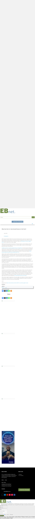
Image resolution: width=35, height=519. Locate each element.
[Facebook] (3, 291)
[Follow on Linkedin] (5, 495)
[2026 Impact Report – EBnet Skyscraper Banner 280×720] (8, 333)
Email (8, 514)
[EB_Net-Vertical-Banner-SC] (8, 463)
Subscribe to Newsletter (18, 221)
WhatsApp (11, 514)
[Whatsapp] (9, 291)
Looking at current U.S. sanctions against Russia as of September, (12, 247)
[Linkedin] (7, 291)
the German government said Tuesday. (20, 275)
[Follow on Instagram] (12, 495)
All (5, 514)
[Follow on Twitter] (2, 495)
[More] (11, 291)
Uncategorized (6, 236)
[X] (5, 291)
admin (3, 286)
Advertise (20, 474)
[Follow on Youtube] (7, 495)
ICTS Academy (21, 475)
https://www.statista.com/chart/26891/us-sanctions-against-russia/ (17, 282)
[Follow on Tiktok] (10, 495)
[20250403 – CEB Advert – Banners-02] (8, 366)
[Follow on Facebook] (14, 495)
